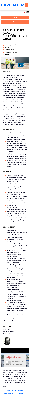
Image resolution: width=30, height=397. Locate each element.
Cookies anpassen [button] (8, 393)
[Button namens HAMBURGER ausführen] (26, 5)
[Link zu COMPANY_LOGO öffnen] (12, 5)
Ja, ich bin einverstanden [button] (15, 390)
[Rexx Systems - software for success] (26, 12)
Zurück (15, 17)
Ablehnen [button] (21, 393)
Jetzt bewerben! (15, 22)
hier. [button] (4, 386)
